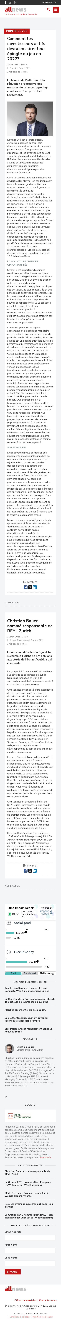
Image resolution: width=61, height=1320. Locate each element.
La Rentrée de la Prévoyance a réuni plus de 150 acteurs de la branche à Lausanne (30, 1000)
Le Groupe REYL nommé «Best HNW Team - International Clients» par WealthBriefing (30, 1216)
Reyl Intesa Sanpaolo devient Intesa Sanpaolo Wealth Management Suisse (27, 989)
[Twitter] (10, 3)
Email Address (13, 1231)
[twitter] (30, 587)
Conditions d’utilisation (20, 1317)
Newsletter (50, 2)
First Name (11, 1244)
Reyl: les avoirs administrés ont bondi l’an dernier (29, 1205)
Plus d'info (45, 1157)
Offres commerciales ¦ (26, 1300)
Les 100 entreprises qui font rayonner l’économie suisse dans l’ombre (26, 1019)
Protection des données (42, 1317)
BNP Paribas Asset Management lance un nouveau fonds (29, 1030)
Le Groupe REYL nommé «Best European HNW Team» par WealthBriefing (28, 1183)
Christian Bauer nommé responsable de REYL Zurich (27, 1173)
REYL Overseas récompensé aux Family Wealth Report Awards (27, 1194)
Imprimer (32, 582)
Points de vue (16, 31)
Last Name (11, 1257)
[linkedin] (35, 587)
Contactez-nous (47, 1300)
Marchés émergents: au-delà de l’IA (25, 1010)
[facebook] (26, 587)
